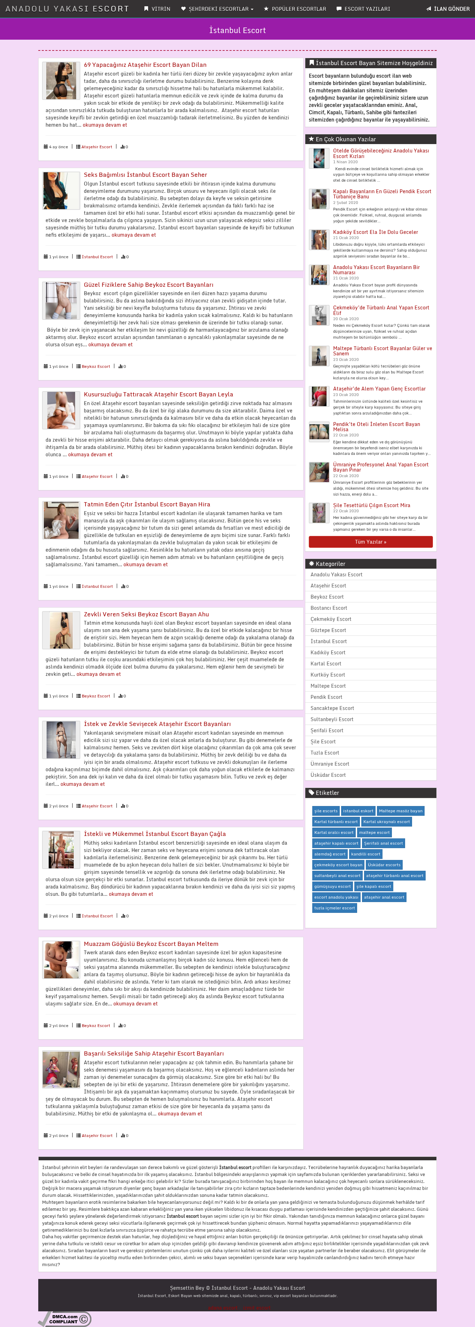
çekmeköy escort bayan (338, 864)
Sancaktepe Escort (332, 708)
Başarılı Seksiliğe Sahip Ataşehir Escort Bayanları (154, 1053)
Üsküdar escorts (384, 864)
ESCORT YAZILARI (367, 9)
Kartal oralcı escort (334, 832)
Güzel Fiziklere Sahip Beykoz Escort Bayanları (149, 284)
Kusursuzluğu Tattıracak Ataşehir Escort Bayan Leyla (158, 394)
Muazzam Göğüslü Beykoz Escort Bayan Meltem (151, 943)
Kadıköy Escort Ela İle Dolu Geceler (375, 232)
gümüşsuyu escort (332, 886)
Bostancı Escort (329, 608)
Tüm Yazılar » (370, 542)
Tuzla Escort (325, 753)
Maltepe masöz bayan (400, 810)
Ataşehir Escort (96, 146)
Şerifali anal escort (383, 843)
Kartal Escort (326, 663)
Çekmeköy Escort (331, 619)
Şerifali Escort (327, 730)
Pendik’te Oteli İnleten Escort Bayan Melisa (376, 426)
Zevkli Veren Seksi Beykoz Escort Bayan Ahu (146, 614)
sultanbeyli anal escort (337, 875)
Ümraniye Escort (330, 764)
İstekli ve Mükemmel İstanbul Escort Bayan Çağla (155, 833)
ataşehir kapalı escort (336, 843)
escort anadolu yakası (336, 897)
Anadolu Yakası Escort (337, 574)
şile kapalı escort (373, 886)
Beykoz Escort (96, 366)
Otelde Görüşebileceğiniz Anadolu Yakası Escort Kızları (381, 153)
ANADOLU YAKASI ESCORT (67, 8)
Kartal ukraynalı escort (386, 821)
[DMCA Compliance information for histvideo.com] (64, 1319)
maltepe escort (374, 832)
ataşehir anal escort (384, 897)
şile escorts (326, 810)
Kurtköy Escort (328, 675)
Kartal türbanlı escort (336, 821)
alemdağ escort (330, 854)
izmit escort (257, 1308)
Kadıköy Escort (328, 652)
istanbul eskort (358, 810)
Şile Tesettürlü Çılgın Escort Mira (371, 505)
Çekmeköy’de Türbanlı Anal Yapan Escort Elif (381, 310)
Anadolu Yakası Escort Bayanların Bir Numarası (376, 269)
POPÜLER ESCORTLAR (298, 9)
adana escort (223, 1308)
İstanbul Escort (97, 256)
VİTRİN (160, 9)
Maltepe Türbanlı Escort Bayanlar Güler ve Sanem (382, 350)
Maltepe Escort (328, 686)
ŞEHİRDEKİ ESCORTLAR (218, 9)
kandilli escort (365, 854)
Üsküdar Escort (328, 775)
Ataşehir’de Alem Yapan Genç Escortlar (379, 389)
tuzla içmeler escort (334, 908)
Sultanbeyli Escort (332, 719)
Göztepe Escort (328, 630)
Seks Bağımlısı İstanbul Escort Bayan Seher (145, 174)
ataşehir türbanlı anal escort (395, 875)
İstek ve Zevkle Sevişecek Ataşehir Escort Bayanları (157, 723)
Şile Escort (323, 741)
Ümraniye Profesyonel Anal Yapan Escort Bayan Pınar (381, 467)
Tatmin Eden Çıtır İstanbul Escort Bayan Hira (147, 504)
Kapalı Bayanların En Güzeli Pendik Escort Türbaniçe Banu (382, 193)
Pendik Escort (327, 697)
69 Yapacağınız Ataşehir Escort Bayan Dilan (145, 64)
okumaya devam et (105, 125)
